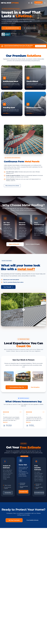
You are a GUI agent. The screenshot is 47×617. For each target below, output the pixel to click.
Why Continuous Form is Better (12, 185)
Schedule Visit (23, 491)
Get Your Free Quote (14, 520)
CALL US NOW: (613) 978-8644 (12, 28)
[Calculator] (31, 3)
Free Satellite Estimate (32, 520)
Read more (5, 422)
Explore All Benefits (14, 244)
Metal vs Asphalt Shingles (33, 244)
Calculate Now (8, 492)
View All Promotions (40, 46)
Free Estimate (38, 2)
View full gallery (35, 387)
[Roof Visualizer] (29, 3)
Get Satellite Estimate (39, 492)
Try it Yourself (7, 287)
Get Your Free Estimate (31, 28)
